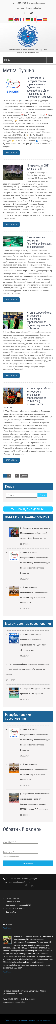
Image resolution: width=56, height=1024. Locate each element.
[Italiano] (34, 19)
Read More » (11, 153)
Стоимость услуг (12, 898)
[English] (16, 19)
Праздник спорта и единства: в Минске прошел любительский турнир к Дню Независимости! (35, 533)
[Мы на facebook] (25, 13)
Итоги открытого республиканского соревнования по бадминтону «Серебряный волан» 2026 (34, 595)
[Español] (45, 19)
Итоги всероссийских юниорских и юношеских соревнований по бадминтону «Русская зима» (33, 642)
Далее (24, 476)
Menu (7, 60)
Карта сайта (11, 912)
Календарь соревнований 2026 (18, 905)
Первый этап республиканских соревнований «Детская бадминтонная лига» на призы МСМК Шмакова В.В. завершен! (35, 801)
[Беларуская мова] (11, 19)
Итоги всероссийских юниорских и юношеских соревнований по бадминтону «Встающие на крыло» (27, 669)
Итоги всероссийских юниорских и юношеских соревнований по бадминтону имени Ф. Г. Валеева (39, 320)
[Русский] (39, 19)
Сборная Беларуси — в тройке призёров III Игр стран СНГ (35, 691)
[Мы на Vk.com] (31, 13)
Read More (7, 928)
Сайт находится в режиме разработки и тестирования (28, 1020)
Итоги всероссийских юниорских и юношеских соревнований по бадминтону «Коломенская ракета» (27, 398)
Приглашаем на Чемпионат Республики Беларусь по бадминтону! (39, 242)
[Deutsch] (28, 19)
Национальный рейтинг (15, 909)
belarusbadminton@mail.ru (31, 8)
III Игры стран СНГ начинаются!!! (38, 167)
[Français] (22, 19)
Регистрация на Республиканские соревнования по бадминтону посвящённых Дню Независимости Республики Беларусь (39, 87)
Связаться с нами (13, 902)
